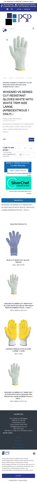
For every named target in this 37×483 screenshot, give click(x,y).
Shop (11, 78)
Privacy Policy (22, 480)
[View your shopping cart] (4, 31)
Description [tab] (18, 200)
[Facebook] (7, 9)
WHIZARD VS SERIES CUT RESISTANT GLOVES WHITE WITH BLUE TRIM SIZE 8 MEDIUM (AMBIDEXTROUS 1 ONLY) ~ (18, 305)
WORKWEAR (20, 78)
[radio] (31, 140)
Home (5, 78)
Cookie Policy (13, 480)
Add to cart (26, 154)
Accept (18, 476)
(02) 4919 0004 (18, 428)
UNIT (4, 139)
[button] (34, 453)
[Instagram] (12, 9)
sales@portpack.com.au (18, 426)
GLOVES (29, 78)
